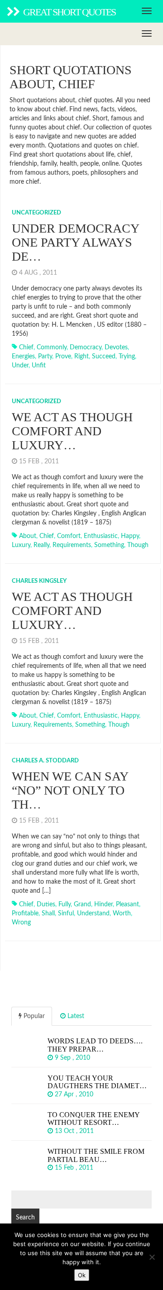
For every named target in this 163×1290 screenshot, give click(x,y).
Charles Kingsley (39, 581)
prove (63, 356)
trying (127, 356)
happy (130, 536)
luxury (21, 545)
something (109, 545)
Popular (33, 1016)
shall (48, 913)
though (138, 545)
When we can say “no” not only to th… (70, 790)
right (81, 356)
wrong (21, 922)
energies (23, 356)
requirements (72, 545)
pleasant (127, 904)
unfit (39, 365)
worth (122, 913)
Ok (82, 1275)
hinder (103, 904)
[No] (151, 1256)
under (20, 365)
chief (26, 347)
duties (46, 904)
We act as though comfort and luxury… (72, 431)
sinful (66, 913)
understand (93, 913)
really (41, 545)
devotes (116, 347)
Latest (75, 1016)
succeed (103, 356)
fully (64, 904)
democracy (85, 347)
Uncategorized (36, 213)
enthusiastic (101, 536)
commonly (52, 347)
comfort (69, 536)
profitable (25, 913)
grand (82, 904)
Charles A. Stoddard (45, 761)
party (45, 356)
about (27, 536)
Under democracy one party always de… (75, 242)
